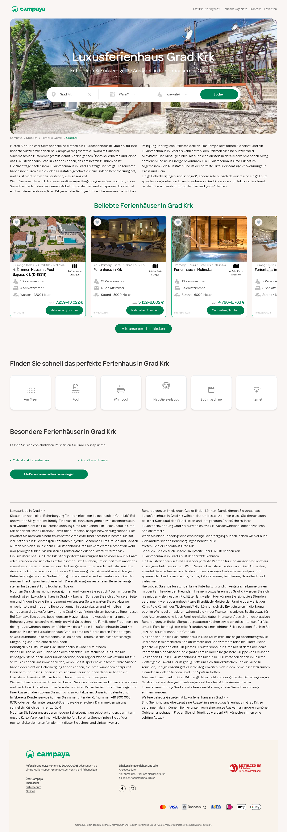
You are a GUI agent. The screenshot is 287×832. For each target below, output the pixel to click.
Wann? (124, 94)
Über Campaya (34, 779)
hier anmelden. (127, 774)
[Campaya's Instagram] (132, 788)
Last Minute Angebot (206, 9)
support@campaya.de (55, 769)
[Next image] (269, 266)
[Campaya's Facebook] (122, 788)
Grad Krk (72, 138)
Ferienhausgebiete (235, 9)
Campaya (16, 138)
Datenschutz (33, 787)
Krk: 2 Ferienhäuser (94, 460)
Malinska (59, 265)
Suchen (219, 94)
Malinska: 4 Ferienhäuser (31, 460)
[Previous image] (17, 266)
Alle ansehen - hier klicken (143, 328)
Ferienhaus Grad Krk (179, 546)
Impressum (32, 783)
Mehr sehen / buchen (64, 310)
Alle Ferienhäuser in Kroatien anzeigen (49, 474)
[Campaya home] (27, 9)
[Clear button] (89, 94)
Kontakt (255, 9)
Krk (143, 265)
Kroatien (32, 138)
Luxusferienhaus (223, 551)
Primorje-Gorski (51, 138)
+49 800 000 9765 (67, 765)
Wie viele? (173, 94)
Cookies (30, 791)
